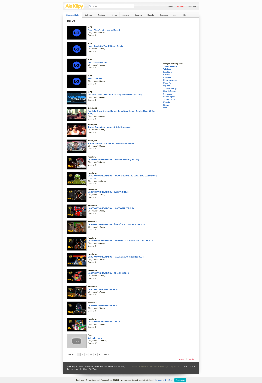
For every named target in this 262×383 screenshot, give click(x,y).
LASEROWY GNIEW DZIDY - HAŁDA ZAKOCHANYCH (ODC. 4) (116, 257)
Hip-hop (114, 15)
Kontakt (153, 366)
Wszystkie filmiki (72, 15)
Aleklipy (74, 6)
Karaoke (151, 15)
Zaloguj (170, 6)
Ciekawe (125, 15)
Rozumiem (180, 380)
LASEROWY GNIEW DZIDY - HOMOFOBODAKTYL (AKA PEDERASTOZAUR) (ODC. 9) (122, 177)
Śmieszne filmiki (170, 66)
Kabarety (138, 15)
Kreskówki (167, 72)
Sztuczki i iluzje (170, 88)
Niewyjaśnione (169, 91)
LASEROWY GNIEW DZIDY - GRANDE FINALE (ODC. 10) (113, 159)
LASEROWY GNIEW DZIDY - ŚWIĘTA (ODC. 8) (108, 192)
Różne (166, 105)
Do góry (191, 359)
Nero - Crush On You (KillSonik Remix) (105, 46)
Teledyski (101, 15)
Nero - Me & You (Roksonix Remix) (104, 30)
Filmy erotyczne (170, 80)
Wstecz (181, 359)
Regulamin (143, 366)
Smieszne (88, 15)
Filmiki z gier (169, 97)
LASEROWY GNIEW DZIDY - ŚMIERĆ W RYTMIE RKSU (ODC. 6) (116, 224)
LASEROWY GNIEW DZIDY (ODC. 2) (104, 289)
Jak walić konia (95, 338)
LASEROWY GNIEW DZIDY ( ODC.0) (104, 322)
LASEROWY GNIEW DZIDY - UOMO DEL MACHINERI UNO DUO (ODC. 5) (120, 241)
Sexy (175, 15)
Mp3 (165, 108)
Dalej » (106, 354)
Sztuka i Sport (169, 99)
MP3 (184, 15)
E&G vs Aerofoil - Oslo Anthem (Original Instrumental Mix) (115, 95)
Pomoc (135, 366)
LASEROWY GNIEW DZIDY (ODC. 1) (104, 305)
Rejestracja (163, 366)
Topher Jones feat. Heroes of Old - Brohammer (109, 127)
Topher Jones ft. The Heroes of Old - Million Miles (111, 143)
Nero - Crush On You (97, 62)
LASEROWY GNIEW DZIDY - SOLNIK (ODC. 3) (108, 273)
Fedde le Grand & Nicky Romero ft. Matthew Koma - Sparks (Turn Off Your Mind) (122, 112)
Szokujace (164, 15)
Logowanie (174, 366)
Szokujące (167, 94)
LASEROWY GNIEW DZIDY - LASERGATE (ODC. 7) (111, 208)
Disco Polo (168, 83)
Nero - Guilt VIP (95, 78)
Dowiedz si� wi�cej (164, 380)
